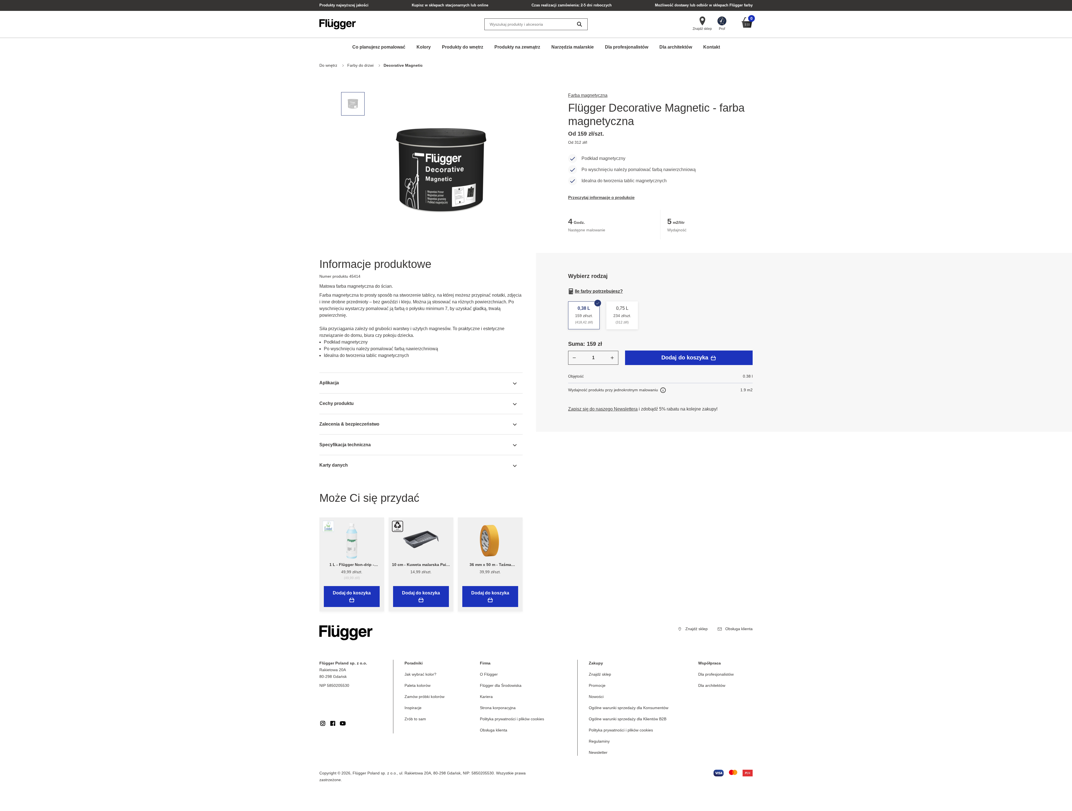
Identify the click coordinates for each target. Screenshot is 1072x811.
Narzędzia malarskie (572, 47)
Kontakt (711, 47)
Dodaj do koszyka (685, 357)
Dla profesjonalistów (626, 47)
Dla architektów (675, 47)
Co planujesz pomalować (378, 47)
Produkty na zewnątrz (517, 47)
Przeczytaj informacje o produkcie (601, 197)
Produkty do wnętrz (462, 47)
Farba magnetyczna (587, 95)
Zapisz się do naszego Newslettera (603, 409)
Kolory (424, 47)
